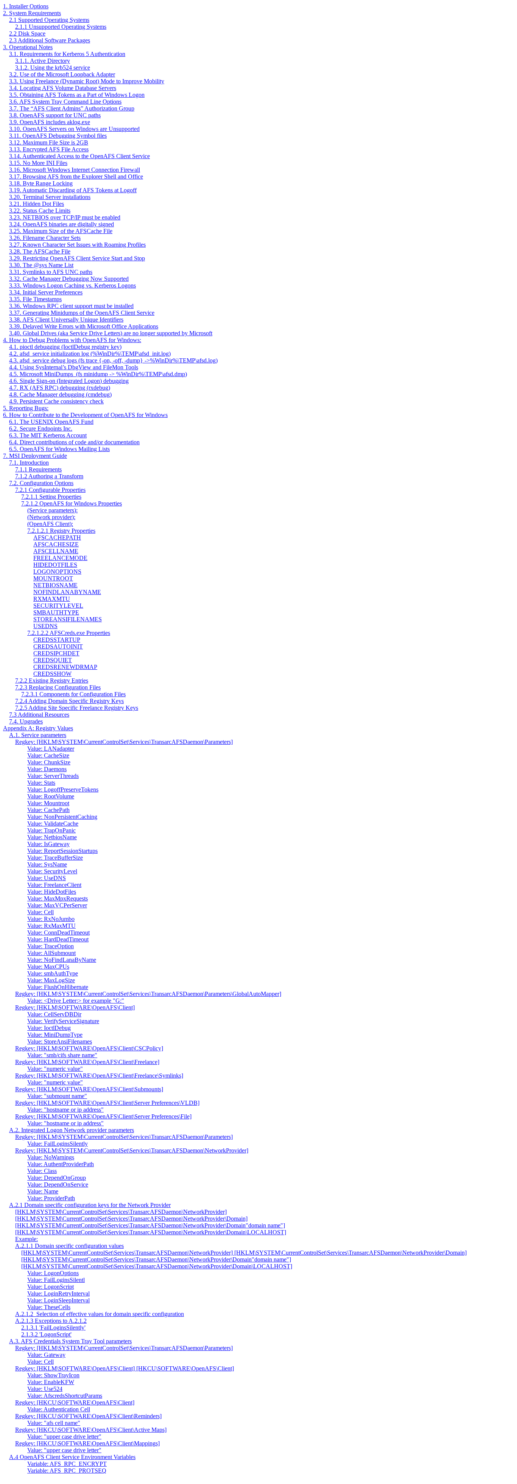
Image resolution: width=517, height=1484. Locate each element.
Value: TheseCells (48, 1307)
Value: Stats (41, 782)
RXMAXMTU (51, 599)
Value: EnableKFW (50, 1382)
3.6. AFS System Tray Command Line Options (65, 101)
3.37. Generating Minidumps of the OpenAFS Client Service (81, 313)
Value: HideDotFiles (51, 891)
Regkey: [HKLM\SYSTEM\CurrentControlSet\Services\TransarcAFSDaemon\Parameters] (124, 742)
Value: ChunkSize (48, 762)
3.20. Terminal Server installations (49, 197)
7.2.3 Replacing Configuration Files (58, 687)
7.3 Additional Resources (39, 714)
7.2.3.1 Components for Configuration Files (73, 694)
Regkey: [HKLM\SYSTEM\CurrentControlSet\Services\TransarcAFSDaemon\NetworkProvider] (131, 1150)
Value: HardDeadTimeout (58, 939)
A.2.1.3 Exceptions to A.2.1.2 (51, 1321)
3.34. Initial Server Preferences (46, 292)
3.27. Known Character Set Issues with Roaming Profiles (77, 244)
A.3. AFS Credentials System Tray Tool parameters (70, 1341)
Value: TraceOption (50, 946)
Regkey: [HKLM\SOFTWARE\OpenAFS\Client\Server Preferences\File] (103, 1116)
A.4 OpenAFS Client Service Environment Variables (72, 1457)
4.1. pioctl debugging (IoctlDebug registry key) (65, 347)
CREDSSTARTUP (56, 639)
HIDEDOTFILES (55, 565)
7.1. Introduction (29, 462)
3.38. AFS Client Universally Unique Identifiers (66, 319)
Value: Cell (40, 912)
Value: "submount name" (57, 1096)
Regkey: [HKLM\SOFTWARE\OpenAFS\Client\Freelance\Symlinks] (99, 1075)
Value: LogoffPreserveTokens (62, 789)
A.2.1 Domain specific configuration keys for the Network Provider (90, 1205)
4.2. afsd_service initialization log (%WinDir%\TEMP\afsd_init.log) (90, 353)
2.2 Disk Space (27, 33)
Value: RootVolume (50, 796)
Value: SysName (47, 864)
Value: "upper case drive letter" (64, 1436)
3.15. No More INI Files (38, 163)
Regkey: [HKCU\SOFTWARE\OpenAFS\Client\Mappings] (87, 1443)
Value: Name (42, 1191)
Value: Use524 (44, 1389)
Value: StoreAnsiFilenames (59, 1041)
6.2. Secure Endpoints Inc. (40, 428)
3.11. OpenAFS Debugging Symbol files (58, 135)
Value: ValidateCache (52, 823)
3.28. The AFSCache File (39, 251)
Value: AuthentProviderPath (60, 1164)
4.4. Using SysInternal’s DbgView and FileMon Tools (73, 367)
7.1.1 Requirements (38, 469)
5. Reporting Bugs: (25, 408)
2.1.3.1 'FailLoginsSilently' (53, 1327)
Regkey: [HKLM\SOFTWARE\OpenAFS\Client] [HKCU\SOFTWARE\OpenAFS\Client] (124, 1368)
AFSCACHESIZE (56, 544)
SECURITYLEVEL (58, 605)
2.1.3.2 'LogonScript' (46, 1334)
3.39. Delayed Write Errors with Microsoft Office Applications (83, 326)
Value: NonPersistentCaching (62, 817)
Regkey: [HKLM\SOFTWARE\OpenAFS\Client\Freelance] (87, 1062)
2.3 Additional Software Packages (49, 40)
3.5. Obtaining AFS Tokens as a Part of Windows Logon (77, 95)
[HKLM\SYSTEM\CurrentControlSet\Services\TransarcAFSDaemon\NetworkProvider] (121, 1212)
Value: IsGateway (48, 844)
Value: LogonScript (50, 1286)
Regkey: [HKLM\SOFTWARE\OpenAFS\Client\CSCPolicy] (89, 1048)
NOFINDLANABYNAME (67, 592)
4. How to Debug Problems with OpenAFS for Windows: (72, 340)
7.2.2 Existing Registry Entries (51, 680)
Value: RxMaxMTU (51, 925)
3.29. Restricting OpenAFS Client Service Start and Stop (77, 258)
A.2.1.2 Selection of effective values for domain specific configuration (99, 1314)
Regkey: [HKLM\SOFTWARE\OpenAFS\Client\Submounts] (89, 1089)
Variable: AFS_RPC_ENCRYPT (67, 1464)
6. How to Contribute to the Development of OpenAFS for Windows (85, 415)
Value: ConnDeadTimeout (58, 932)
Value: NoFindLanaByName (61, 960)
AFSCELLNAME (55, 551)
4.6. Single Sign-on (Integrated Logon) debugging (69, 381)
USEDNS (45, 626)
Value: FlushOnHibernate (57, 987)
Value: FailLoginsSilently (57, 1143)
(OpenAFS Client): (50, 524)
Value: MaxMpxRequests (57, 898)
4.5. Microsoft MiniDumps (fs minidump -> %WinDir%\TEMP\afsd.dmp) (98, 374)
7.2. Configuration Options (41, 483)
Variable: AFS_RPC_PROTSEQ (66, 1470)
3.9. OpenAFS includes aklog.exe (49, 122)
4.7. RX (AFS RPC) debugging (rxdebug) (59, 387)
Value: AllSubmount (51, 953)
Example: (26, 1239)
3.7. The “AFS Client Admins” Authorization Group (71, 108)
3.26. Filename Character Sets (45, 238)
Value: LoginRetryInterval (58, 1293)
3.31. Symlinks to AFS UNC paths (50, 272)
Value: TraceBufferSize (55, 857)
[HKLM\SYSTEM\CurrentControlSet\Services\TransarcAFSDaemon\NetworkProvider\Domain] (131, 1218)
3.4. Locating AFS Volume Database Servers (62, 88)
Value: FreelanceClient (54, 885)
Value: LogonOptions (53, 1273)
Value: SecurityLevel (52, 871)
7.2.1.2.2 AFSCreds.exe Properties (68, 633)
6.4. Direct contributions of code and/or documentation (74, 442)
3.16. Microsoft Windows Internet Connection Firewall (74, 169)
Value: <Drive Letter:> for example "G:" (75, 1000)
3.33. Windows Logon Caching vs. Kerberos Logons (72, 285)
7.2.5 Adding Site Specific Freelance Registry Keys (76, 708)
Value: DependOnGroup (56, 1177)
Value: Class (42, 1171)
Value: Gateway (46, 1355)
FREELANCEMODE (60, 558)
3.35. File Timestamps (35, 299)
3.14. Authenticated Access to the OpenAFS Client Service (79, 156)
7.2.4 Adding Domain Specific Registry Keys (69, 701)
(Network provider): (51, 517)
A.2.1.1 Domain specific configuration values (69, 1246)
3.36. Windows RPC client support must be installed (71, 306)
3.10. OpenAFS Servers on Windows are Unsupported (74, 129)
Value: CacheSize (48, 755)
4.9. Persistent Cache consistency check (56, 401)
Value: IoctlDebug (49, 1028)
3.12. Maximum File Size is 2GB (48, 142)
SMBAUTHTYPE (56, 612)
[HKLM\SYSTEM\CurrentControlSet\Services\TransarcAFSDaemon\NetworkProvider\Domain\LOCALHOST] (150, 1232)
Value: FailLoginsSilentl (56, 1280)
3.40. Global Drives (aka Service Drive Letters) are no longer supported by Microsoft (110, 333)
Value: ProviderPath (51, 1198)
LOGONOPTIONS (57, 571)
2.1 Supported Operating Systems (49, 20)
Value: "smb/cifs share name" (62, 1055)
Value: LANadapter (50, 748)
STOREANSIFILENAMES (67, 619)
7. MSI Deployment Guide (35, 456)
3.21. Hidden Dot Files (36, 204)
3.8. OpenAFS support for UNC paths (55, 115)
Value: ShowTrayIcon (53, 1375)
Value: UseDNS (46, 878)
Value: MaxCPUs (48, 966)
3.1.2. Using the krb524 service (52, 67)
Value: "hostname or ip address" (65, 1109)
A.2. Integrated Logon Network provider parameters (71, 1130)
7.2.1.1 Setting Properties (51, 496)
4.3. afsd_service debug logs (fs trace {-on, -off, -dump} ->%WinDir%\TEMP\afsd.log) (113, 360)
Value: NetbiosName (52, 837)
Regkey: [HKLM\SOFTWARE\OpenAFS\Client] (75, 1007)
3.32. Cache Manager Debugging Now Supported (69, 278)
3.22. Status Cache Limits (39, 210)
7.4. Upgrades (26, 721)
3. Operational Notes (28, 47)
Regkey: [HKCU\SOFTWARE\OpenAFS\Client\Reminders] (88, 1416)
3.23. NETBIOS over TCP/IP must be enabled (64, 217)
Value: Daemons (47, 769)
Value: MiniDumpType (55, 1034)
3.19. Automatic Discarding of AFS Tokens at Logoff (73, 190)
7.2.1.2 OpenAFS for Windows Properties (71, 503)
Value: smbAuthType (52, 973)
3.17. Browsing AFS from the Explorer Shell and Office (76, 176)
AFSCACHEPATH (57, 537)
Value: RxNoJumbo (51, 919)
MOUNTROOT (53, 578)
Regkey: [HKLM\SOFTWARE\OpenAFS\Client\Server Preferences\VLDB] (107, 1103)
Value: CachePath (48, 810)
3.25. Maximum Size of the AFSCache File (60, 231)
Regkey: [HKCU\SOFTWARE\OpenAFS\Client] (74, 1402)
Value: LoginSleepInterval (58, 1300)
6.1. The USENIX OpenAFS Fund (51, 421)
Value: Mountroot (48, 803)
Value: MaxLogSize (51, 980)
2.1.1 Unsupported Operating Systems (60, 26)
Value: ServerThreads (53, 776)
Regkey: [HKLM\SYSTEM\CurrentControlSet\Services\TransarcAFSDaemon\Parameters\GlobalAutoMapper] (148, 994)
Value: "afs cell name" (53, 1423)
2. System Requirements (32, 13)
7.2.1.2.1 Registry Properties (61, 530)
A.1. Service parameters (37, 735)
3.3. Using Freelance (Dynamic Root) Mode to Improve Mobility (86, 81)
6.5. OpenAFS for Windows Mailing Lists (59, 449)
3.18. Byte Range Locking (41, 183)
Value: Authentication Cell (58, 1409)
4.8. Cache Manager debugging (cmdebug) (60, 394)
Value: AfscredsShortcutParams (64, 1395)
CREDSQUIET (52, 660)
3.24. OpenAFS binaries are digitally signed (61, 224)
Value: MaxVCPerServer (57, 905)
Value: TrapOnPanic (51, 830)
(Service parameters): (52, 510)
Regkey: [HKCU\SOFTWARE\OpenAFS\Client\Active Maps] (91, 1429)
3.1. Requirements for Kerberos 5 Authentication (67, 54)
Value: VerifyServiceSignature (63, 1021)
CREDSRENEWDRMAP (65, 667)
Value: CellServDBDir (54, 1014)
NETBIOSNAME (55, 585)
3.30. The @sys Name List (41, 265)
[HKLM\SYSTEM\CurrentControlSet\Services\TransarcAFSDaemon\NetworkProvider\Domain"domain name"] (150, 1225)
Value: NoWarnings (50, 1157)
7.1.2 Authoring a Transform (49, 476)
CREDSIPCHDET (56, 653)
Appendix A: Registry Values (38, 728)
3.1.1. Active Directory (42, 61)
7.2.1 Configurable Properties (50, 490)
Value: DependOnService (57, 1184)
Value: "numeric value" (55, 1069)
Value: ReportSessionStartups (62, 851)
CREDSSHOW (52, 673)
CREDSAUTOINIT (58, 646)
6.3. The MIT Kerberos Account (48, 435)
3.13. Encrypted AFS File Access (49, 149)
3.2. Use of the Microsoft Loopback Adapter (62, 74)
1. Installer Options (25, 6)
